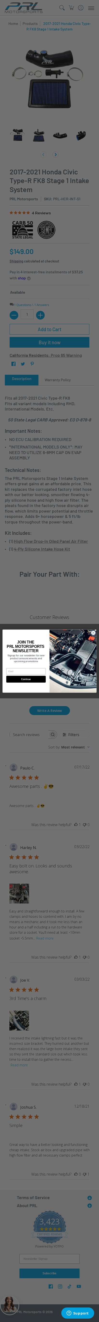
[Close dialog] (93, 632)
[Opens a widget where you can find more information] (77, 1313)
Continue (26, 679)
